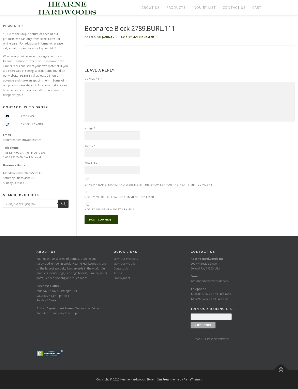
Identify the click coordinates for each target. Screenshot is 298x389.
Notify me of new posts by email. (111, 209)
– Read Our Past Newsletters (210, 339)
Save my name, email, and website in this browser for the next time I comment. (149, 184)
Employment (122, 278)
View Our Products (126, 259)
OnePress (163, 379)
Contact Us (121, 268)
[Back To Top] (281, 370)
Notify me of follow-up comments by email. (120, 197)
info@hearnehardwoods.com (22, 140)
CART (257, 7)
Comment (93, 78)
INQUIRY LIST (204, 7)
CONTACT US (234, 7)
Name (90, 128)
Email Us (27, 116)
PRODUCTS (175, 7)
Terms (118, 273)
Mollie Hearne (144, 37)
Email (90, 145)
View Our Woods (124, 263)
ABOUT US (150, 7)
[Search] (63, 204)
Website (91, 162)
